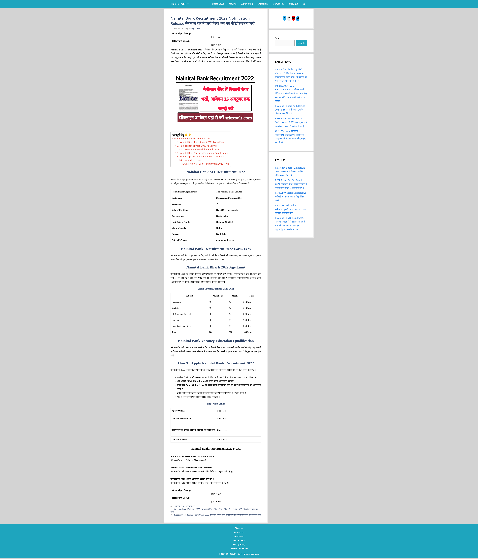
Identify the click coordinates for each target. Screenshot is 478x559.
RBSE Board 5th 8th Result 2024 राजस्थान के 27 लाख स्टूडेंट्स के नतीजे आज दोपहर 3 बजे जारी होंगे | (291, 122)
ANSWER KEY (278, 4)
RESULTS (232, 4)
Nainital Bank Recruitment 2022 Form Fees (201, 142)
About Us (239, 528)
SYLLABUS (293, 4)
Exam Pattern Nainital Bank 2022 (202, 149)
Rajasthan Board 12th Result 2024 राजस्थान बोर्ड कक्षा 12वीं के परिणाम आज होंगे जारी (290, 109)
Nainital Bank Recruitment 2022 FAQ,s (209, 163)
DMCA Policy (239, 540)
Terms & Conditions (239, 548)
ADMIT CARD (247, 4)
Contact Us (239, 532)
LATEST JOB (263, 4)
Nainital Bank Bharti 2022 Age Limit (197, 145)
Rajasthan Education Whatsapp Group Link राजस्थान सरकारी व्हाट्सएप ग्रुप (290, 209)
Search (278, 38)
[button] (304, 4)
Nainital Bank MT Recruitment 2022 (193, 138)
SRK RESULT (180, 4)
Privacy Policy (239, 544)
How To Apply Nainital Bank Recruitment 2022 (203, 156)
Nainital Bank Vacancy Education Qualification (203, 152)
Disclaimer (239, 536)
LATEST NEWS (218, 4)
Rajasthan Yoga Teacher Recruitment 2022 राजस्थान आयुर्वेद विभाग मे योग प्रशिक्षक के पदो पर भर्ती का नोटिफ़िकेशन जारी (217, 515)
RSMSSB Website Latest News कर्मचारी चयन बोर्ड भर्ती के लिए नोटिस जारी (290, 196)
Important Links (193, 160)
